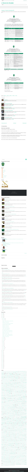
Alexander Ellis (6, 374)
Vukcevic (12, 464)
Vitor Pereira (12, 463)
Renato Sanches (19, 444)
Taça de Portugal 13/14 (18, 456)
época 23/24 (23, 399)
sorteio (10, 450)
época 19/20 (14, 399)
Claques (2, 389)
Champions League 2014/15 (21, 387)
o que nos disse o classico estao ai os (8, 294)
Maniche (11, 425)
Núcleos (20, 431)
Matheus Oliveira (2, 427)
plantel (14, 437)
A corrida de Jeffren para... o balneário (8, 117)
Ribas (14, 445)
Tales (21, 458)
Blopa (14, 381)
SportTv (22, 451)
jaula (2, 413)
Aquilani (25, 376)
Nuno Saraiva (11, 432)
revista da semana (10, 445)
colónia (20, 389)
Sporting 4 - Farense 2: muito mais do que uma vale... (7, 335)
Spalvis (22, 450)
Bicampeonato (6, 381)
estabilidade (2, 401)
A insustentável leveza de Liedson (6, 244)
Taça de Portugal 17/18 (12, 457)
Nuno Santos (8, 432)
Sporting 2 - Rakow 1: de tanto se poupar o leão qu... (7, 331)
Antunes (15, 376)
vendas (13, 461)
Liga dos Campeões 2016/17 (4, 419)
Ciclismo (23, 388)
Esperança (23, 400)
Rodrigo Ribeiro (15, 446)
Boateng (18, 381)
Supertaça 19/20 (17, 452)
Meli (25, 427)
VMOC (16, 463)
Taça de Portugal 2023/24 (22, 457)
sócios (25, 449)
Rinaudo (4, 446)
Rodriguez (18, 446)
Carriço (10, 386)
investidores (3, 412)
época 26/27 (6, 400)
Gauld (20, 407)
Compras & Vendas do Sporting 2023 (7, 10)
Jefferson (21, 413)
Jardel (26, 412)
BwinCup (23, 383)
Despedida (5, 394)
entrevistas (3, 398)
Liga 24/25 (6, 418)
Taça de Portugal (22, 455)
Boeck (20, 381)
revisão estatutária (5, 445)
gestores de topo (8, 408)
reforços (20, 443)
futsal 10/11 (17, 406)
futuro (2, 407)
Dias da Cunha (13, 394)
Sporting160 (12, 451)
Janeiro (24, 412)
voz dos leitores (8, 464)
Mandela (5, 425)
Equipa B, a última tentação (7, 202)
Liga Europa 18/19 (16, 421)
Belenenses (22, 380)
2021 (2, 351)
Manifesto (14, 425)
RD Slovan (2, 443)
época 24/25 (26, 399)
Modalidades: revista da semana (5, 325)
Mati (11, 427)
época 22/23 (19, 399)
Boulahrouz (6, 382)
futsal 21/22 (20, 406)
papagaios (25, 434)
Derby (10, 393)
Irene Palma (10, 412)
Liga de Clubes (19, 418)
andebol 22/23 (21, 374)
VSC (10, 464)
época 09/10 (8, 398)
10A (5, 371)
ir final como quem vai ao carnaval (8, 279)
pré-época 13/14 (9, 440)
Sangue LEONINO (4, 249)
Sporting (26, 450)
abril (3, 345)
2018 (2, 355)
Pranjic (17, 439)
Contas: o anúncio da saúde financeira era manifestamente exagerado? (12, 229)
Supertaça (14, 452)
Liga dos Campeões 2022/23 (16, 419)
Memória (2, 428)
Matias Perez (18, 427)
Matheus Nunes (24, 426)
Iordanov (8, 412)
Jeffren (23, 413)
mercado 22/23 (11, 428)
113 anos (9, 371)
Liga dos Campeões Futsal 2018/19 (9, 420)
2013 (2, 361)
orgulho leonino (7, 434)
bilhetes (8, 381)
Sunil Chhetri (11, 452)
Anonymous (3, 279)
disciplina (16, 395)
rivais (10, 446)
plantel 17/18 (17, 437)
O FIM (17, 432)
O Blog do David (4, 238)
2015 (2, 359)
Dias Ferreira (17, 394)
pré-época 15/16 (18, 440)
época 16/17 (5, 399)
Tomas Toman (7, 471)
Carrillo (12, 386)
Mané (7, 425)
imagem (11, 411)
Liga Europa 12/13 (22, 420)
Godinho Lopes (20, 408)
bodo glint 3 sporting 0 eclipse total (8, 291)
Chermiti (16, 388)
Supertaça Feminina (24, 452)
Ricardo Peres (20, 445)
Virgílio (26, 462)
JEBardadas (16, 413)
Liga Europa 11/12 (18, 420)
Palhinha (22, 434)
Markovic (15, 426)
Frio (3, 405)
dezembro (4, 318)
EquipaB (8, 400)
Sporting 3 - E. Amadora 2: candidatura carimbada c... (7, 334)
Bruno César (4, 383)
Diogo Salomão (20, 394)
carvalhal (17, 386)
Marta (16, 426)
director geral (6, 395)
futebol (16, 405)
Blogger (18, 470)
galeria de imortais (14, 407)
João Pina (21, 414)
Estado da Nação (11, 401)
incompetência (18, 411)
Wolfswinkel (25, 464)
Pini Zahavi (9, 437)
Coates (14, 389)
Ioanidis (5, 412)
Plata (25, 437)
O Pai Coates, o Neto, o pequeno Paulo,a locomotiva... (7, 323)
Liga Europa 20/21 (24, 421)
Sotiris (12, 450)
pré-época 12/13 (5, 440)
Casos (22, 386)
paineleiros (14, 434)
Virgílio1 (3, 463)
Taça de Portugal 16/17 (7, 457)
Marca (23, 425)
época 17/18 (8, 399)
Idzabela (3, 172)
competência (25, 389)
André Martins (16, 375)
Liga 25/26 (9, 418)
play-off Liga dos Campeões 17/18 (7, 438)
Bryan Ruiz (19, 383)
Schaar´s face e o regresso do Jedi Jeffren (8, 110)
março (3, 346)
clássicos (11, 389)
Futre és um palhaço (11, 406)
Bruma (18, 382)
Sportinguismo (15, 451)
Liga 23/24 (2, 418)
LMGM (3, 174)
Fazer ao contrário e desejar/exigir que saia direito (10, 210)
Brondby (16, 382)
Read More (12, 105)
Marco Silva (4, 426)
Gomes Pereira (24, 408)
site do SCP (10, 449)
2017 (2, 356)
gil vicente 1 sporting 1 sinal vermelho (9, 302)
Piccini (6, 437)
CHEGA (14, 388)
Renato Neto (16, 444)
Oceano (23, 432)
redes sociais (7, 443)
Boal (16, 381)
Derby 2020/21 (19, 393)
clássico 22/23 (8, 389)
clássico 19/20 (5, 389)
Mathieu (9, 427)
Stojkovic (4, 452)
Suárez (6, 452)
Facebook (6, 95)
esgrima (20, 400)
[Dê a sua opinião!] (2, 98)
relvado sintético (9, 444)
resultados (2, 445)
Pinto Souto (12, 437)
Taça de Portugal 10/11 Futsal (7, 456)
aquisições (2, 377)
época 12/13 (19, 398)
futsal (14, 406)
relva (6, 444)
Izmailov (16, 412)
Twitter (8, 95)
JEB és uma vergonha (11, 413)
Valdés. (2, 461)
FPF (16, 404)
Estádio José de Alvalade (6, 401)
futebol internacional (5, 406)
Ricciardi (23, 445)
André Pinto (19, 375)
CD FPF (4, 387)
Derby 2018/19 (16, 393)
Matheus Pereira (6, 427)
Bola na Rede (4, 242)
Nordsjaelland (8, 431)
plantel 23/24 (20, 437)
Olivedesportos (5, 433)
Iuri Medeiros (13, 412)
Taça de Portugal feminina (16, 458)
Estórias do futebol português (20, 401)
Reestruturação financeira (11, 443)
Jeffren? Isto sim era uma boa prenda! (8, 103)
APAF (17, 376)
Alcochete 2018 (2, 374)
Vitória (15, 463)
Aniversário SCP (9, 376)
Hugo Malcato (4, 171)
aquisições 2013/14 (7, 377)
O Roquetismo (20, 432)
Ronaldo (22, 446)
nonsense (4, 431)
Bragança (9, 382)
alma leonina (11, 374)
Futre (8, 406)
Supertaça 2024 (20, 452)
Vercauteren (7, 462)
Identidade (26, 410)
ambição (15, 374)
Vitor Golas (10, 463)
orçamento (18, 433)
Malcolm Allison (2, 425)
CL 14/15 (25, 388)
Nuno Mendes (4, 432)
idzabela (5, 411)
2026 (2, 313)
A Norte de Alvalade (7, 3)
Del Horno (2, 393)
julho (3, 341)
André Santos (22, 375)
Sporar (23, 450)
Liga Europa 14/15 (4, 421)
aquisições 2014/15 (12, 377)
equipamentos (11, 400)
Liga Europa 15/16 (8, 421)
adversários (10, 373)
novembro (4, 319)
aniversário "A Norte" (5, 376)
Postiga (12, 439)
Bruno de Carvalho (7, 383)
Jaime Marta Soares (19, 412)
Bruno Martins (15, 383)
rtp (24, 446)
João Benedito (10, 414)
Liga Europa (13, 420)
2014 (2, 360)
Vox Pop (5, 464)
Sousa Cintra (15, 450)
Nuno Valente (14, 432)
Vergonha (9, 462)
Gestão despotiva (5, 408)
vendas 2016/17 (23, 461)
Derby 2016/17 (13, 393)
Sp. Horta (20, 450)
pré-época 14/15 (14, 440)
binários (10, 381)
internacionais (23, 411)
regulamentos (25, 443)
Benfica (24, 380)
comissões (23, 389)
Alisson (8, 374)
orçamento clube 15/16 (21, 433)
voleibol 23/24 (25, 463)
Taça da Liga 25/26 (7, 455)
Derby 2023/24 (23, 393)
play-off (2, 438)
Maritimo (10, 426)
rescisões (23, 444)
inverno (26, 411)
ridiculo (25, 445)
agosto (3, 340)
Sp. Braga (17, 450)
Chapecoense (12, 388)
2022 (2, 350)
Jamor (22, 412)
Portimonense (6, 439)
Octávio (25, 432)
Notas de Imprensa (12, 431)
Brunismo (21, 382)
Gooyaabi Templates (22, 471)
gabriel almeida (5, 407)
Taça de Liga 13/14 (18, 455)
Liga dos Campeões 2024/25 (21, 419)
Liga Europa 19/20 (20, 421)
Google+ (11, 95)
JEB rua (14, 413)
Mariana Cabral (8, 426)
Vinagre (19, 462)
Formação (13, 404)
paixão (20, 434)
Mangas (9, 425)
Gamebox (18, 407)
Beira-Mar (19, 380)
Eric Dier (15, 400)
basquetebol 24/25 (7, 380)
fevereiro (3, 347)
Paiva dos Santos (17, 434)
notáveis (16, 431)
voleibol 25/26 (2, 464)
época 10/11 (12, 398)
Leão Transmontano (5, 175)
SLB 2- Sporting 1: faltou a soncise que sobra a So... (7, 330)
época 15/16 (2, 399)
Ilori (9, 411)
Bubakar (21, 383)
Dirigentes (13, 395)
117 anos (11, 371)
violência (23, 462)
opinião (12, 433)
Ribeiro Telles (17, 445)
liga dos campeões (24, 418)
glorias (18, 408)
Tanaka (23, 458)
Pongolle (19, 438)
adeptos (3, 373)
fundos (14, 405)
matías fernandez (14, 427)
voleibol (19, 463)
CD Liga (6, 387)
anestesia (25, 375)
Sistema (8, 449)
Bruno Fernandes (12, 383)
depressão (7, 393)
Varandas (9, 461)
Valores (5, 461)
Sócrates (2, 450)
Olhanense (2, 433)
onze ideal (10, 433)
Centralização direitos (11, 387)
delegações (5, 393)
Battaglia (17, 380)
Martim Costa (19, 426)
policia (16, 438)
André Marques (13, 375)
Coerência (18, 389)
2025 (2, 314)
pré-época (19, 439)
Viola (21, 462)
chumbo (19, 388)
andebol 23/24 (24, 374)
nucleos (18, 431)
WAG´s (14, 464)
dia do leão (10, 394)
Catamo (2, 387)
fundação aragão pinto (7, 405)
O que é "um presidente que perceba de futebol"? (9, 221)
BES (26, 380)
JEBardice (19, 413)
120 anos (13, 371)
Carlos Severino (4, 386)
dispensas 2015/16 (22, 395)
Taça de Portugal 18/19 (17, 457)
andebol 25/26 (6, 375)
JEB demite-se (6, 413)
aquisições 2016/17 (22, 377)
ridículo (2, 446)
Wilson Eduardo (22, 464)
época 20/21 (16, 399)
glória (16, 408)
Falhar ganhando (4, 244)
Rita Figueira (8, 446)
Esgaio (18, 400)
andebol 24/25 (2, 375)
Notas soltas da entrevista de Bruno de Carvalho (9, 206)
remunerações (13, 444)
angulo (2, 376)
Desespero (2, 394)
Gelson (22, 407)
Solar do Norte (5, 450)
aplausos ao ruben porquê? (21, 376)
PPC (15, 439)
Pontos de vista (22, 438)
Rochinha (13, 446)
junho (3, 342)
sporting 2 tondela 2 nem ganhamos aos (9, 283)
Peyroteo (5, 437)
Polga (15, 438)
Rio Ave (6, 446)
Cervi (14, 387)
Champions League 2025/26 (7, 388)
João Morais (16, 414)
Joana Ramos (7, 414)
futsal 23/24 (23, 406)
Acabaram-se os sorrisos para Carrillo (8, 225)
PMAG (11, 438)
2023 (2, 317)
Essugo (25, 400)
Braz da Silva (13, 382)
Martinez (22, 426)
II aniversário (7, 411)
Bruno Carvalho (25, 382)
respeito (25, 444)
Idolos (2, 411)
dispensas (19, 395)
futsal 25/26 (26, 406)
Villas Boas (17, 462)
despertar (7, 394)
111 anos (7, 371)
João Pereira (19, 414)
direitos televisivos (9, 395)
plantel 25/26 (23, 437)
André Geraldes (9, 375)
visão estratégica (6, 463)
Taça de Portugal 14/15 (23, 456)
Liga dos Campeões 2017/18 (10, 419)
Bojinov (22, 381)
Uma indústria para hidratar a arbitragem (6, 324)
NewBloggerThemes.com (14, 471)
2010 (2, 365)
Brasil (11, 382)
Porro (4, 439)
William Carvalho (18, 464)
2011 (2, 364)
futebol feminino (23, 405)
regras (22, 443)
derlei (25, 393)
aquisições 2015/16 (17, 377)
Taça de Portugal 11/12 (12, 456)
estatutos (15, 401)
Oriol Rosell (11, 434)
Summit (8, 452)
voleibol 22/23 (21, 463)
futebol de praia (19, 405)
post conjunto (9, 439)
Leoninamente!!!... (5, 245)
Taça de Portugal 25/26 (11, 458)
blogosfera (13, 381)
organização (4, 434)
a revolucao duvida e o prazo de (6, 269)
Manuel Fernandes (20, 425)
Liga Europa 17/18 (13, 421)
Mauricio (20, 427)
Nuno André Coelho (23, 431)
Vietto (14, 462)
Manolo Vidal (17, 425)
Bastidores (11, 380)
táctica (20, 458)
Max (22, 427)
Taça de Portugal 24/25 (7, 458)
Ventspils (4, 462)
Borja (25, 381)
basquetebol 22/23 (4, 380)
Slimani (18, 449)
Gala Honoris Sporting (10, 407)
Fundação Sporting (10, 405)
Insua (21, 411)
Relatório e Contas (3, 444)
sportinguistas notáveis (19, 451)
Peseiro (2, 437)
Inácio (16, 411)
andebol (18, 374)
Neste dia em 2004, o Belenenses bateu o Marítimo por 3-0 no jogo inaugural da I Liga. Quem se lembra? (14, 239)
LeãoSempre (3, 283)
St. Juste (24, 451)
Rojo (20, 446)
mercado (7, 428)
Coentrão (16, 389)
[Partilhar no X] (3, 98)
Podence (13, 438)
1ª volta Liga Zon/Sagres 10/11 (22, 371)
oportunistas (15, 433)
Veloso (11, 461)
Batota (14, 380)
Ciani (20, 388)
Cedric (8, 387)
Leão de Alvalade (24, 416)
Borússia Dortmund (3, 382)
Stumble (14, 95)
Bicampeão (3, 381)
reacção (4, 443)
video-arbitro (12, 462)
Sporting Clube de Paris (8, 451)
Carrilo (14, 386)
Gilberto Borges (12, 408)
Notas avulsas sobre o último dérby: (6, 329)
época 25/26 (3, 400)
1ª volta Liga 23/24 (16, 371)
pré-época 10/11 (22, 439)
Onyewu (8, 433)
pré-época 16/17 (23, 440)
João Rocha (24, 414)
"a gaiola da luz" (2, 371)
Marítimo (13, 426)
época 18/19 (11, 399)
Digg (16, 95)
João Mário (13, 414)
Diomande (23, 394)
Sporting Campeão (3, 451)
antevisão (13, 376)
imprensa (13, 411)
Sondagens (8, 450)
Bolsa (23, 381)
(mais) (2, 272)
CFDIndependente (16, 387)
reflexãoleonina (16, 443)
